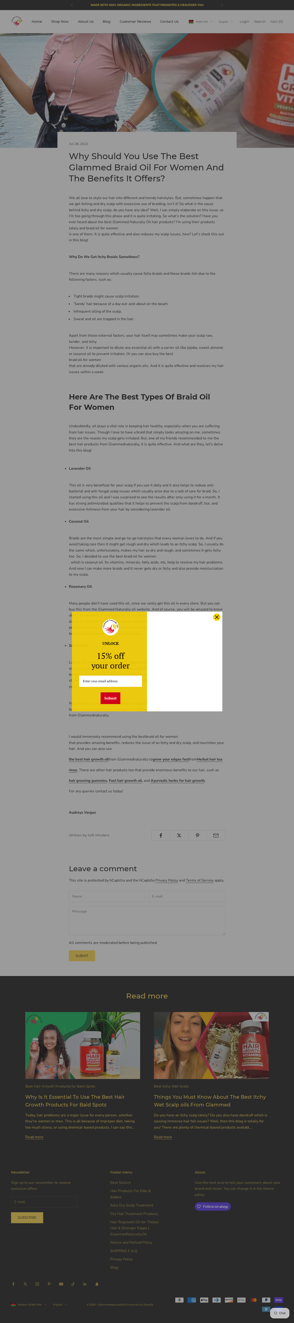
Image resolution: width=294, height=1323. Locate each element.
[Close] (216, 617)
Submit (110, 698)
